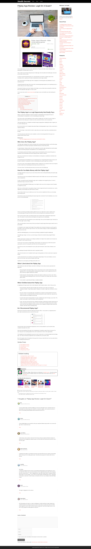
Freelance (61, 78)
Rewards (61, 99)
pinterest (61, 96)
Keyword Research (62, 87)
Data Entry (61, 72)
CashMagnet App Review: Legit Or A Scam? (28, 358)
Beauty (60, 59)
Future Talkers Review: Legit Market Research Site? (26, 394)
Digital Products (62, 73)
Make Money (61, 88)
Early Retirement (62, 75)
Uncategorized (62, 110)
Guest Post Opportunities (55, 547)
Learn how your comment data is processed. (40, 542)
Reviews (30, 390)
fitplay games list (32, 391)
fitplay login (40, 391)
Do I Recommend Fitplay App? (23, 104)
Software (61, 102)
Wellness (61, 114)
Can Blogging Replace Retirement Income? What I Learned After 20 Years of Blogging (66, 26)
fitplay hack (37, 391)
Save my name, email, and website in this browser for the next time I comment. (33, 536)
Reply (20, 427)
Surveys (60, 105)
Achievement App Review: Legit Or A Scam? (29, 357)
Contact (41, 1)
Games (60, 79)
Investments (61, 85)
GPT (60, 81)
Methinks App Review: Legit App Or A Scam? (29, 361)
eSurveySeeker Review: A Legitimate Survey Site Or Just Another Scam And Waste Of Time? (32, 393)
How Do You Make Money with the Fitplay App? (26, 100)
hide (29, 96)
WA (60, 111)
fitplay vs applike (51, 391)
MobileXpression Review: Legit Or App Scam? (29, 362)
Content (60, 70)
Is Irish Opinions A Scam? (24, 344)
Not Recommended (25, 390)
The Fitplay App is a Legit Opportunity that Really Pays (27, 98)
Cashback (61, 67)
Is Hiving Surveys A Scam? (25, 349)
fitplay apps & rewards (22, 391)
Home (33, 1)
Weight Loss (61, 113)
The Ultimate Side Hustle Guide (65, 31)
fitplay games (28, 391)
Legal (33, 547)
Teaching (61, 107)
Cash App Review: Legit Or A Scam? (27, 356)
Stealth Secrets (24, 1)
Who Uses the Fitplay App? (23, 99)
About (37, 1)
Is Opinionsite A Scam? (24, 348)
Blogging (61, 64)
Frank (22, 108)
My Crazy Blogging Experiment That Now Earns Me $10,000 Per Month (32, 139)
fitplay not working (45, 391)
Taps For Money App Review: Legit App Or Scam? (30, 363)
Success (61, 104)
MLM (60, 91)
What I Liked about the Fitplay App (24, 102)
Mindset (60, 90)
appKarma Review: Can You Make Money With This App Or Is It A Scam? (34, 365)
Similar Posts (20, 105)
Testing (60, 108)
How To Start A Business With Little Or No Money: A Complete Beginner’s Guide (66, 37)
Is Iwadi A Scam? (23, 347)
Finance (60, 76)
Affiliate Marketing (62, 58)
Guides (60, 82)
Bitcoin (60, 62)
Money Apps (20, 390)
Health (60, 84)
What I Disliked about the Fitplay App (24, 103)
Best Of (60, 61)
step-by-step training (31, 92)
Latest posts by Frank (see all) (26, 109)
